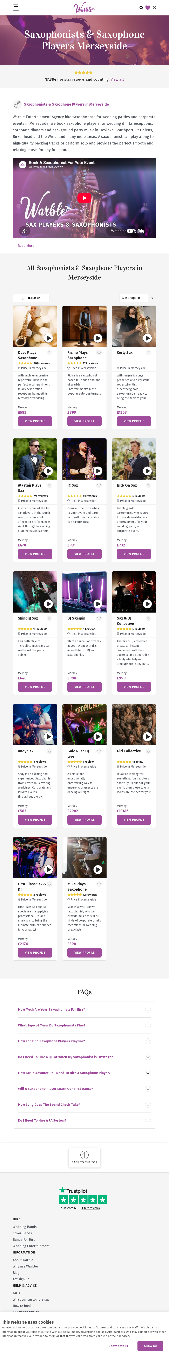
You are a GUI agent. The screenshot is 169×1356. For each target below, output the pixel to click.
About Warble (23, 1260)
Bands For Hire (24, 1240)
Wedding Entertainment (31, 1246)
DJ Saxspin (76, 618)
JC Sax (72, 485)
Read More (26, 246)
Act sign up (21, 1279)
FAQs (16, 1293)
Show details (118, 1346)
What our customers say (31, 1299)
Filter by (33, 298)
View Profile (35, 421)
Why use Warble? (25, 1266)
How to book (22, 1306)
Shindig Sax (28, 618)
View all (117, 79)
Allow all (150, 1346)
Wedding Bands (25, 1227)
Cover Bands (22, 1233)
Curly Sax (125, 352)
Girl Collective (129, 751)
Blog (16, 1273)
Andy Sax (25, 751)
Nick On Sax (127, 485)
